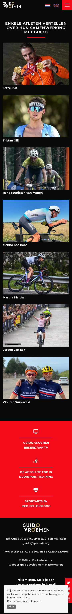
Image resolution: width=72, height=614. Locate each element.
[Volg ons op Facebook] (68, 594)
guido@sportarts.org (36, 543)
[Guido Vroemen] (21, 5)
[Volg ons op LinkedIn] (68, 588)
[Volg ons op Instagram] (68, 599)
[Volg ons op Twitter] (68, 582)
